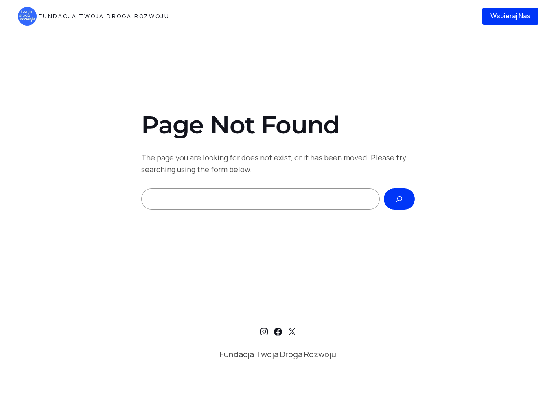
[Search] (399, 199)
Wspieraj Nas (510, 15)
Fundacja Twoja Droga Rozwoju (104, 16)
